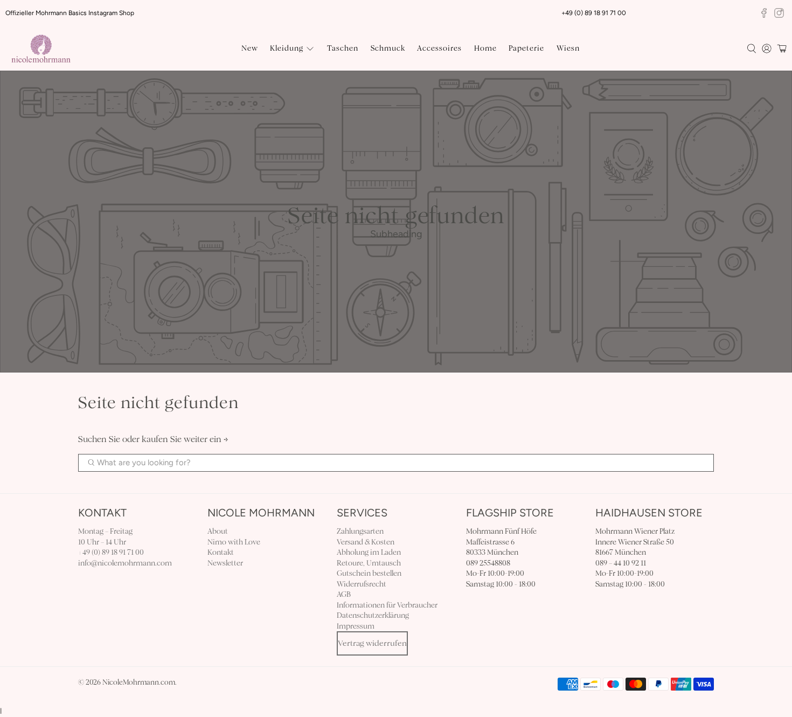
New (249, 48)
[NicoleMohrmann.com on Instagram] (779, 13)
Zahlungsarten (360, 531)
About (217, 531)
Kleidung (286, 48)
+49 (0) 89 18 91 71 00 (111, 552)
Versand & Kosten (365, 542)
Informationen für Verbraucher (387, 605)
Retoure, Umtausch (369, 563)
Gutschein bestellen (369, 573)
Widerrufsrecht (361, 584)
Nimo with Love (233, 542)
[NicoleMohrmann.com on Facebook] (764, 13)
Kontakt (220, 552)
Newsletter (225, 563)
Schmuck (388, 48)
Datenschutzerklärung (373, 615)
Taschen (342, 48)
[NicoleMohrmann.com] (41, 49)
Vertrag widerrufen (372, 643)
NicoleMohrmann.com (138, 682)
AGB (344, 594)
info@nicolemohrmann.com (125, 563)
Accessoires (439, 48)
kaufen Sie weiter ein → (185, 439)
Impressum (355, 626)
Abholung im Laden (369, 552)
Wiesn (568, 48)
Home (485, 48)
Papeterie (526, 48)
